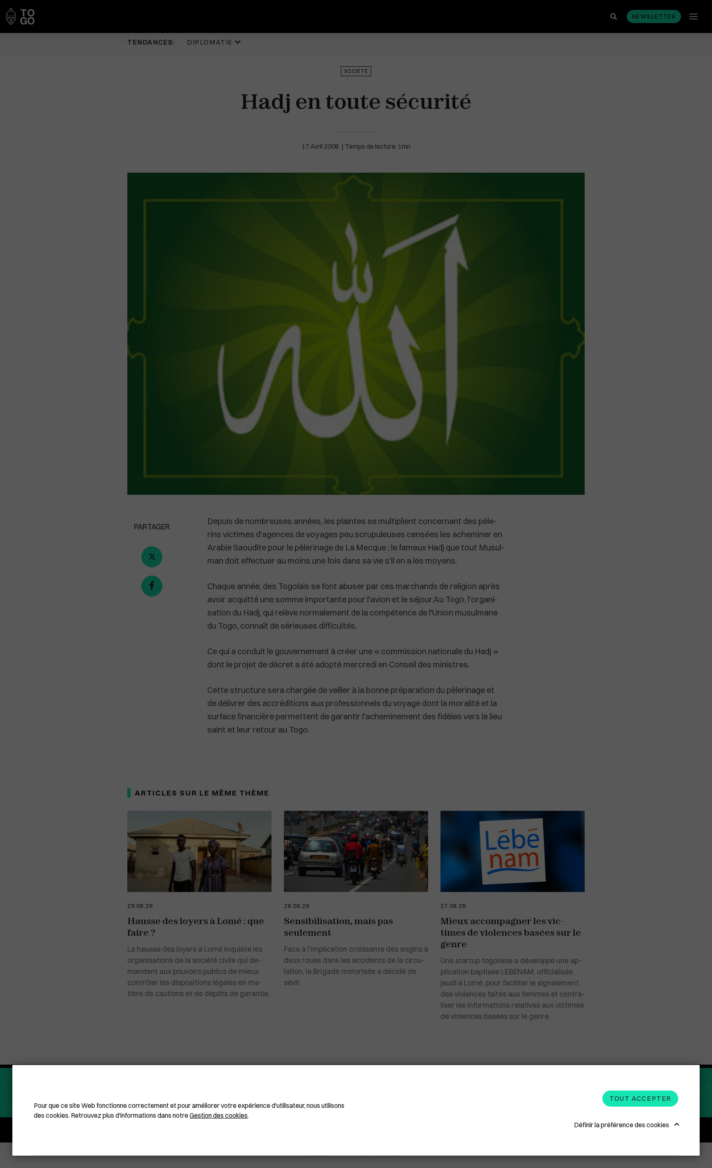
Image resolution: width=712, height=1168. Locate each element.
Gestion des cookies (219, 1115)
